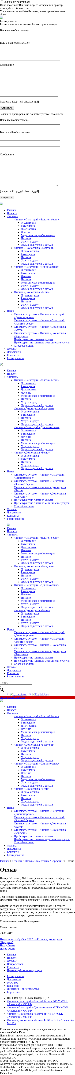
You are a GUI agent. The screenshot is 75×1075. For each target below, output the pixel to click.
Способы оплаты (24, 345)
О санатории (28, 222)
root (35, 939)
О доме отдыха (30, 251)
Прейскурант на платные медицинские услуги (42, 342)
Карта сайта (14, 992)
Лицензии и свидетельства (23, 988)
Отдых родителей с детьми (37, 244)
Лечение (26, 232)
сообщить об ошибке (12, 697)
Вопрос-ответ (15, 964)
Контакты (13, 355)
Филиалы (12, 216)
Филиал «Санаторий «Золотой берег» (36, 219)
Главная (11, 210)
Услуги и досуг (30, 241)
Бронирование (15, 358)
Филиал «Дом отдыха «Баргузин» (34, 247)
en (30, 693)
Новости (12, 213)
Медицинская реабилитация (38, 235)
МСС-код (12, 982)
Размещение (28, 225)
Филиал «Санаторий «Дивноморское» (36, 266)
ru (8, 693)
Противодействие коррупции (24, 970)
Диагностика (28, 228)
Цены (10, 310)
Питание (26, 238)
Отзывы (12, 348)
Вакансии (13, 985)
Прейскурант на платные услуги (33, 339)
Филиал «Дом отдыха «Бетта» (32, 292)
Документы (14, 351)
